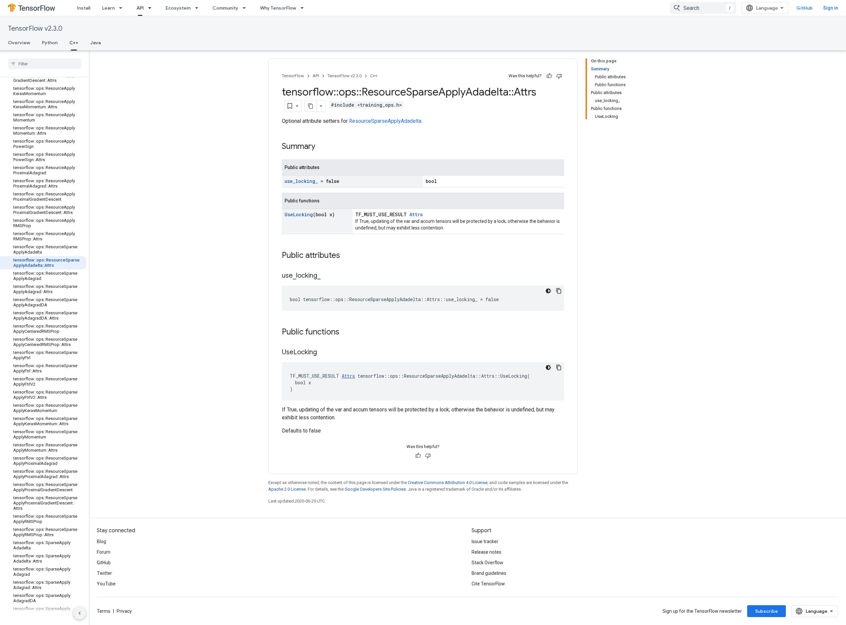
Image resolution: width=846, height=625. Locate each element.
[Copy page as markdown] (311, 106)
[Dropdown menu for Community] (246, 8)
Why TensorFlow (278, 8)
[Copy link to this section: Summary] (321, 147)
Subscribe (766, 611)
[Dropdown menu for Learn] (123, 8)
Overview (19, 43)
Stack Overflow (487, 562)
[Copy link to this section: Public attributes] (346, 256)
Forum (103, 552)
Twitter (104, 573)
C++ (73, 43)
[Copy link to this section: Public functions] (346, 332)
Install (83, 8)
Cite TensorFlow (488, 583)
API (140, 8)
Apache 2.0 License (287, 489)
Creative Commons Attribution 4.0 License (447, 482)
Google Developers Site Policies (375, 489)
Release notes (486, 552)
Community (225, 8)
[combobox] (703, 8)
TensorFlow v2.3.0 (35, 28)
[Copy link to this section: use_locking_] (327, 276)
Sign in (830, 8)
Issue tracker (485, 541)
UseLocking (299, 214)
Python (50, 43)
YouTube (106, 583)
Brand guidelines (489, 573)
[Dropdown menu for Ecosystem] (199, 8)
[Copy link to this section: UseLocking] (323, 353)
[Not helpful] (559, 76)
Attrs (416, 214)
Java (95, 43)
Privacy (124, 611)
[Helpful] (549, 76)
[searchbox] (44, 63)
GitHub (804, 8)
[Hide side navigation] (79, 613)
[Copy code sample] (559, 291)
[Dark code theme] (548, 291)
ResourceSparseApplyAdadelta (385, 121)
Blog (101, 541)
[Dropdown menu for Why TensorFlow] (304, 8)
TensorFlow (293, 75)
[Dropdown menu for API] (152, 8)
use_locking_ (301, 181)
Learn (108, 8)
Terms (103, 611)
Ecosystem (178, 8)
